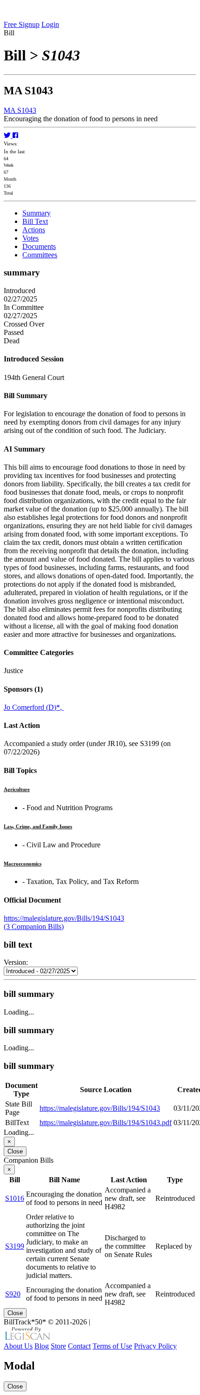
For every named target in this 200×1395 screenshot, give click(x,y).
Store (58, 1346)
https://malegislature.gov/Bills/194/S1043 (64, 918)
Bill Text (35, 221)
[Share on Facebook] (15, 135)
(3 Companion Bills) (34, 926)
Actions (33, 230)
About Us (18, 1346)
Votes (30, 238)
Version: (16, 962)
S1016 (14, 1198)
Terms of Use (112, 1346)
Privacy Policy (155, 1346)
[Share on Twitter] (8, 135)
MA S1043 (20, 110)
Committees (39, 255)
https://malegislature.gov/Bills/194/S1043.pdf (106, 1122)
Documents (39, 246)
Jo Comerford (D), (34, 707)
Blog (41, 1346)
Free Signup (22, 24)
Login (50, 24)
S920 (12, 1294)
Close (15, 1151)
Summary (36, 213)
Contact (79, 1346)
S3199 (14, 1246)
